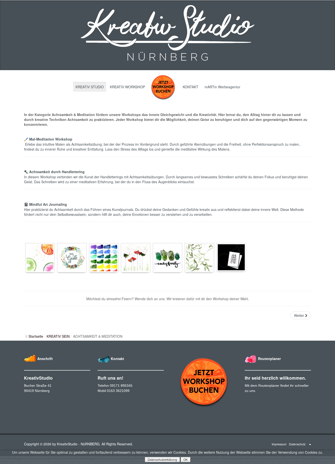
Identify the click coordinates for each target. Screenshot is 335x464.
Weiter (299, 315)
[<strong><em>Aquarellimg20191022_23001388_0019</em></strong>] (167, 257)
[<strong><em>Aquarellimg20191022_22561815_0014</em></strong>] (71, 257)
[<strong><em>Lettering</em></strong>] (231, 257)
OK (185, 459)
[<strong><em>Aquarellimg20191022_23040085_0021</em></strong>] (199, 257)
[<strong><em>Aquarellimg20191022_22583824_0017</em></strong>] (103, 257)
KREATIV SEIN (58, 336)
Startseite (35, 336)
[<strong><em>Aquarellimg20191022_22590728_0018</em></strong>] (135, 257)
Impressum (279, 444)
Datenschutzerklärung (162, 459)
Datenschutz (297, 444)
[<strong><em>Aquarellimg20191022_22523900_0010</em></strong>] (39, 257)
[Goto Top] (310, 443)
